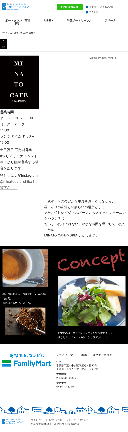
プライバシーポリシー (77, 419)
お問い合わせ (55, 419)
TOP (4, 33)
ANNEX (49, 20)
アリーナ (110, 20)
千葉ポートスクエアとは (101, 6)
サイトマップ (37, 419)
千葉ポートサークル (79, 20)
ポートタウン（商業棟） (17, 22)
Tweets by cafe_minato (102, 57)
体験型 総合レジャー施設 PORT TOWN (13, 423)
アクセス (93, 12)
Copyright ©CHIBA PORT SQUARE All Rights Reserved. (55, 424)
